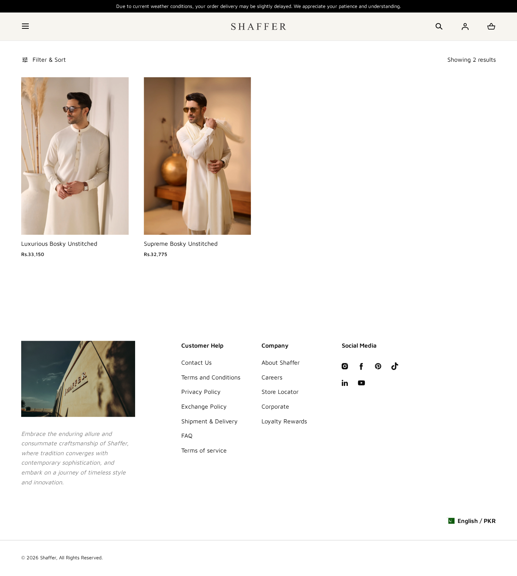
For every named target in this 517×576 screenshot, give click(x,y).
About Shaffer (281, 362)
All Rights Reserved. (81, 557)
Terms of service (204, 450)
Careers (272, 377)
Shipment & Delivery (209, 421)
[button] (26, 26)
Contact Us (196, 362)
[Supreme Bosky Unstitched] (197, 156)
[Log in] (465, 26)
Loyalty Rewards (284, 421)
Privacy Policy (201, 391)
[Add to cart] (115, 221)
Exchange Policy (204, 406)
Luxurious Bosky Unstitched (59, 243)
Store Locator (280, 391)
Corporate (275, 406)
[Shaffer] (258, 26)
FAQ (187, 435)
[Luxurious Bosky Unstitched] (75, 156)
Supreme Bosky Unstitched (181, 243)
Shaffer (48, 557)
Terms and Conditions (210, 377)
